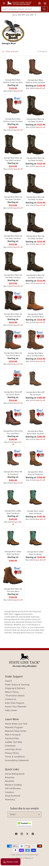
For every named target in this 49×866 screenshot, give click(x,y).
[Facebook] (16, 834)
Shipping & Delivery (15, 688)
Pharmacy (10, 799)
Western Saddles (13, 784)
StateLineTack (20, 855)
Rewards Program (14, 727)
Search (8, 680)
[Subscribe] (38, 814)
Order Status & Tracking (17, 684)
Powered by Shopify (31, 855)
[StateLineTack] (19, 3)
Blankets (9, 781)
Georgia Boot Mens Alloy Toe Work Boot (35, 315)
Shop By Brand (12, 795)
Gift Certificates (13, 788)
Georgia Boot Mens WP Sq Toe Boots (35, 393)
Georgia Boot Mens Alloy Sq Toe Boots (35, 473)
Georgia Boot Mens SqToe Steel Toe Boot (35, 432)
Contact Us (10, 699)
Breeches (9, 777)
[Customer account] (39, 3)
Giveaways (10, 745)
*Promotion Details (15, 695)
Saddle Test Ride (13, 742)
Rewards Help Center (15, 731)
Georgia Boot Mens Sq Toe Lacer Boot (13, 590)
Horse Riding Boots (15, 773)
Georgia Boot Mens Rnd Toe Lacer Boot (13, 432)
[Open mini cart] (45, 3)
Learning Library (13, 749)
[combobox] (24, 8)
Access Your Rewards (15, 706)
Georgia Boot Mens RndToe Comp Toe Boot (13, 81)
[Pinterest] (33, 834)
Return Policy (12, 692)
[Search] (44, 9)
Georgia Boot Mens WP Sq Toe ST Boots (13, 393)
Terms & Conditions (15, 756)
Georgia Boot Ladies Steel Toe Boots (13, 512)
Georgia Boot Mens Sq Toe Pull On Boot (13, 354)
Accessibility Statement (17, 760)
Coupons (9, 792)
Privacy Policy (12, 753)
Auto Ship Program (14, 703)
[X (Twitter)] (27, 834)
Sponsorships (12, 738)
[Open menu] (4, 3)
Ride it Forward (12, 734)
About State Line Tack (16, 723)
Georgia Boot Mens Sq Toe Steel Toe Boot (35, 120)
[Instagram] (21, 834)
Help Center (11, 710)
